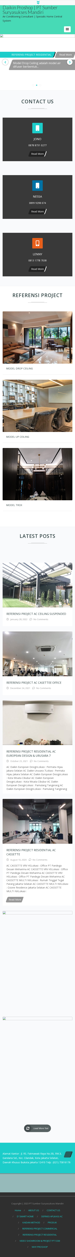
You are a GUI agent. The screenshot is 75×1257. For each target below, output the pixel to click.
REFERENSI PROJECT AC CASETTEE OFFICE (33, 683)
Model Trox (14, 505)
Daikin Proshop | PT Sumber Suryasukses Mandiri (30, 10)
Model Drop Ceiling (19, 368)
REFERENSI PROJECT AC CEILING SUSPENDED (36, 614)
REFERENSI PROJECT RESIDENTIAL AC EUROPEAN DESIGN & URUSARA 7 (31, 754)
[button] (67, 29)
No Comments (40, 619)
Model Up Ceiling (17, 436)
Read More (44, 44)
